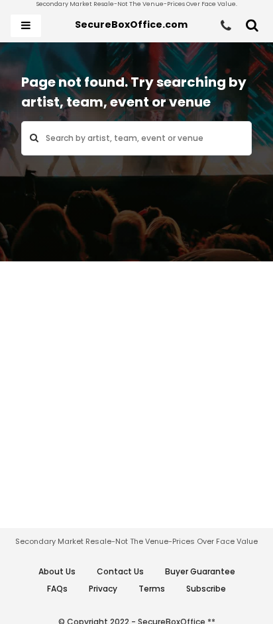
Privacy (103, 588)
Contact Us (120, 571)
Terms (151, 588)
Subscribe (206, 588)
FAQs (57, 588)
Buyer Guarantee (200, 571)
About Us (57, 571)
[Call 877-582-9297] (226, 26)
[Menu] (26, 26)
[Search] (252, 26)
